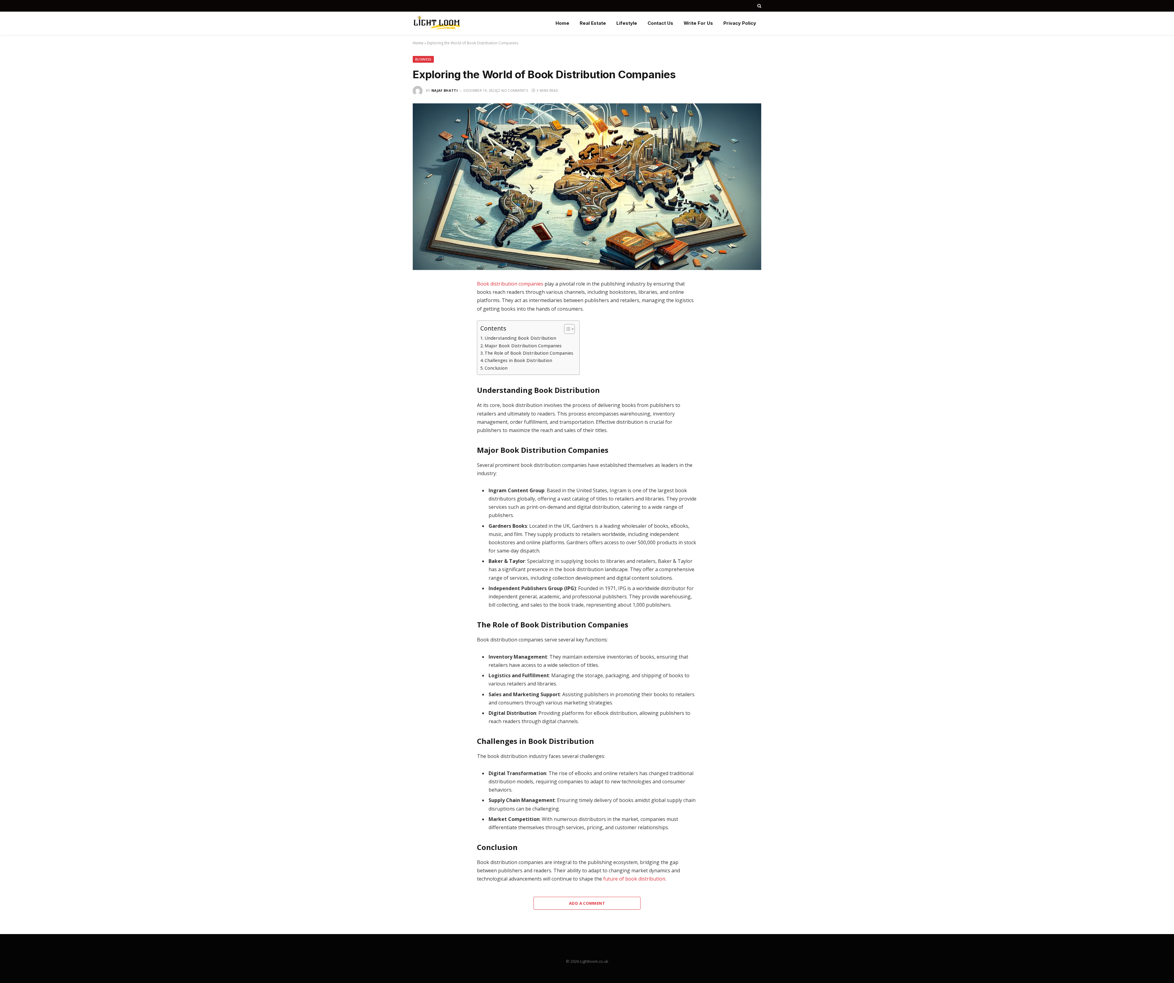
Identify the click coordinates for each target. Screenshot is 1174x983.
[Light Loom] (436, 23)
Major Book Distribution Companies (523, 346)
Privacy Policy (739, 23)
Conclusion (496, 368)
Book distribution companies (510, 283)
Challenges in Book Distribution (518, 360)
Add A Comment (587, 903)
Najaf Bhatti (444, 90)
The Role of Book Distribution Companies (529, 353)
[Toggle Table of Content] (566, 329)
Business (423, 59)
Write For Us (698, 23)
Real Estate (593, 23)
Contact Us (660, 23)
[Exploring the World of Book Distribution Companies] (587, 186)
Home (562, 23)
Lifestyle (626, 23)
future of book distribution (634, 878)
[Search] (758, 6)
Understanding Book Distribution (520, 338)
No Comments (514, 90)
